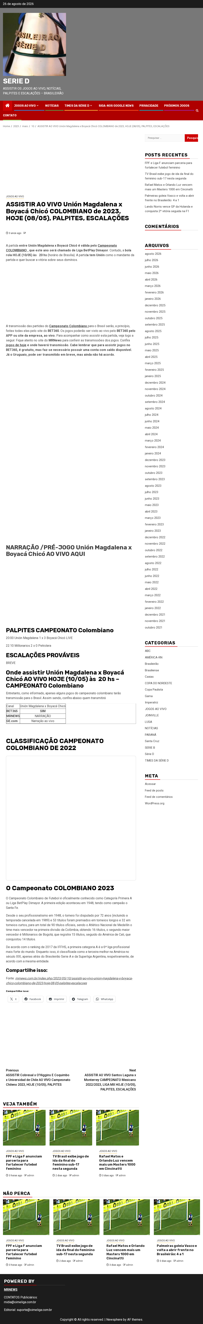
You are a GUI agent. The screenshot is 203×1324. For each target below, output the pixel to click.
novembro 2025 (155, 311)
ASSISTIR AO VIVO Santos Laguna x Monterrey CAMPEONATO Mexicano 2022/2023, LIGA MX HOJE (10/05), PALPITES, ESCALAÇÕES (110, 1079)
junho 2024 (152, 421)
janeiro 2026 (153, 299)
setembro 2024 (155, 402)
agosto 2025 (153, 331)
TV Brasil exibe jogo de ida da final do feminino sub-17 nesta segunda (71, 1162)
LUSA (148, 722)
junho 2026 (152, 266)
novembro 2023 (155, 466)
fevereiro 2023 (154, 524)
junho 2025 (152, 344)
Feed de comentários (159, 797)
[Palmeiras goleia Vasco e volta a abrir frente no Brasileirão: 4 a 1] (177, 1217)
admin (30, 1175)
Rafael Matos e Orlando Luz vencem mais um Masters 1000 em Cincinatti (117, 1162)
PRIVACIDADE (148, 105)
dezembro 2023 (155, 460)
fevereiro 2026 (154, 292)
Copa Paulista (154, 689)
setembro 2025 (155, 324)
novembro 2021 (155, 621)
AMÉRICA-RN (153, 657)
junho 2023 (152, 498)
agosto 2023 (153, 486)
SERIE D (16, 81)
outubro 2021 (153, 627)
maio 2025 (152, 350)
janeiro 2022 (153, 608)
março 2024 (153, 440)
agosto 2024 (153, 408)
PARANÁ (150, 735)
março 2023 (153, 518)
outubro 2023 (153, 473)
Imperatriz (151, 702)
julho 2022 (151, 569)
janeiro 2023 (153, 531)
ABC (148, 651)
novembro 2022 (155, 543)
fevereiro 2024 (154, 447)
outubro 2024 (153, 395)
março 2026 (153, 286)
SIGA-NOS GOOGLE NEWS (116, 105)
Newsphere (114, 1319)
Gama (149, 696)
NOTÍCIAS (52, 105)
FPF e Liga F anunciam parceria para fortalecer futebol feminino (24, 1162)
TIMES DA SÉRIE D (76, 105)
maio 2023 (152, 505)
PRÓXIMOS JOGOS (176, 105)
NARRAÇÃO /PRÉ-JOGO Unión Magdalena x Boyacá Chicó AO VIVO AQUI (69, 551)
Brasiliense (152, 670)
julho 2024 (151, 415)
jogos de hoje (16, 345)
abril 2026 (151, 279)
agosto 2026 (153, 254)
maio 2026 (152, 273)
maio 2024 (152, 427)
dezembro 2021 (155, 614)
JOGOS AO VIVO (25, 105)
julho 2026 (151, 260)
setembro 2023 (155, 479)
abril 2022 (151, 589)
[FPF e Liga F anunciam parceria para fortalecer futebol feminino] (24, 1128)
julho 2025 (151, 337)
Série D (149, 754)
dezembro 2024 (155, 382)
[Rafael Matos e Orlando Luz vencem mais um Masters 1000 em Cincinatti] (117, 1128)
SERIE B (150, 747)
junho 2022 (152, 576)
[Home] (7, 106)
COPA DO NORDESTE (158, 683)
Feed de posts (154, 790)
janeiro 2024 (153, 453)
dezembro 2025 (155, 305)
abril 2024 (151, 434)
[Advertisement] (71, 161)
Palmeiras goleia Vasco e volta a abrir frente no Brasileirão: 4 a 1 (177, 1250)
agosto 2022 (153, 563)
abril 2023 (151, 511)
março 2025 (153, 363)
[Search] (197, 110)
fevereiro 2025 (154, 370)
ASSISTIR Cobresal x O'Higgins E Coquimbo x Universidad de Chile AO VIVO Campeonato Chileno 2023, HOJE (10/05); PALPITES (38, 1077)
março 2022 (153, 595)
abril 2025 (151, 357)
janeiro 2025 (153, 376)
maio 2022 (152, 582)
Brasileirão (152, 664)
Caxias (149, 676)
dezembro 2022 (155, 537)
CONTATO (9, 115)
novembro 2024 (155, 389)
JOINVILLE (152, 715)
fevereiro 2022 (154, 602)
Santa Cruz (152, 741)
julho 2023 (151, 492)
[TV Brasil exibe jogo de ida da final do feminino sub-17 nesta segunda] (71, 1128)
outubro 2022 (153, 550)
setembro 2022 (155, 556)
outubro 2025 (153, 318)
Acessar (150, 784)
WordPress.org (154, 803)
